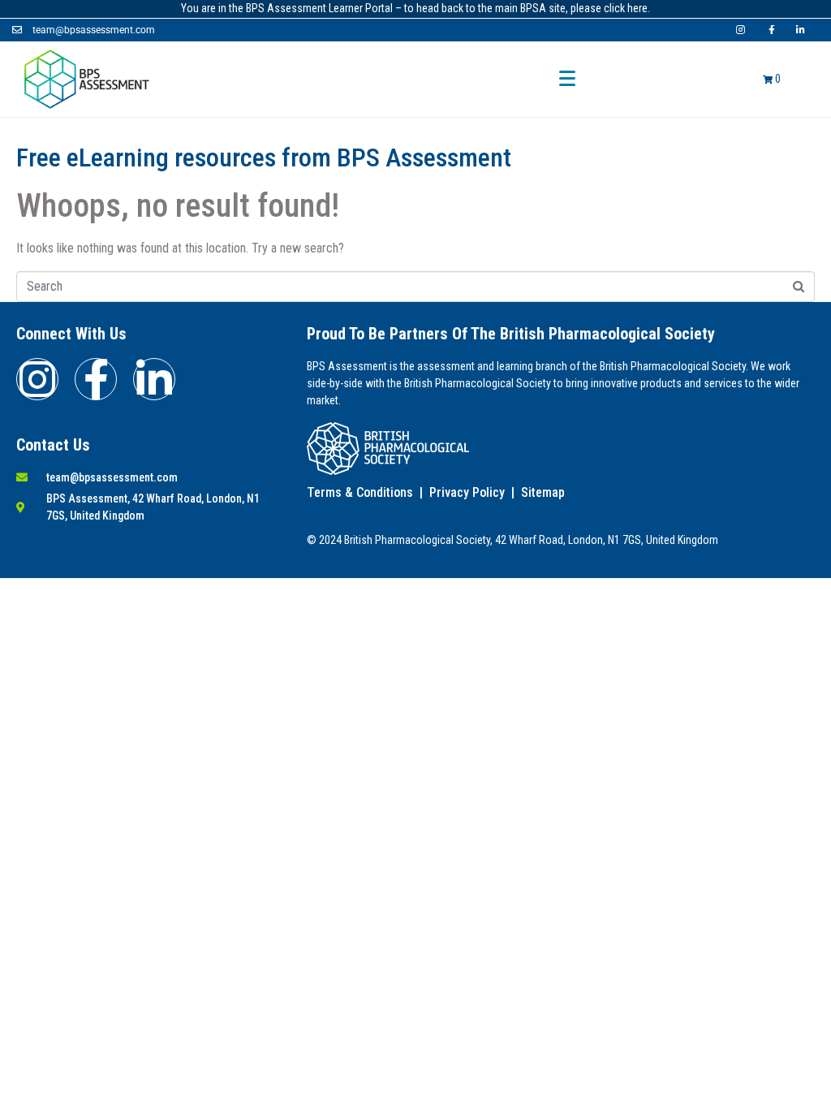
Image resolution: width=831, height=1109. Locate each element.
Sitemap (543, 492)
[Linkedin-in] (154, 379)
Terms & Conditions (360, 492)
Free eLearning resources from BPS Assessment (263, 157)
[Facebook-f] (96, 379)
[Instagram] (37, 379)
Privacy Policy (467, 492)
